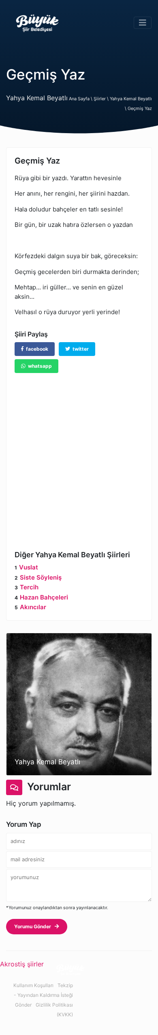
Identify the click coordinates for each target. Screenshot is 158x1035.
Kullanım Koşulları (33, 985)
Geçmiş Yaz (140, 108)
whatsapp (39, 366)
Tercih (29, 587)
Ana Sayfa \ (81, 98)
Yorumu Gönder (34, 926)
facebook (35, 349)
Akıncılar (33, 607)
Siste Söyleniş (41, 577)
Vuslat (28, 567)
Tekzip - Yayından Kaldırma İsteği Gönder (43, 995)
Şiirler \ (102, 98)
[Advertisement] (79, 455)
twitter (79, 349)
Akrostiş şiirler (22, 964)
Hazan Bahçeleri (44, 597)
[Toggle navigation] (143, 23)
